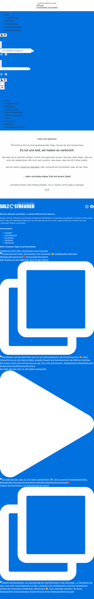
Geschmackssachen (13, 27)
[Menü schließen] (2, 88)
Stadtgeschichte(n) (12, 30)
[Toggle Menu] (2, 84)
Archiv (7, 118)
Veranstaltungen (11, 18)
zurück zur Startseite (29, 167)
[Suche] (33, 51)
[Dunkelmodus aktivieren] (3, 35)
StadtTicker (10, 21)
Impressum (10, 124)
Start (7, 14)
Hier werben (10, 121)
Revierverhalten (11, 24)
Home (7, 100)
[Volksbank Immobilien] (47, 7)
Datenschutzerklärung (15, 127)
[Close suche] (1, 44)
